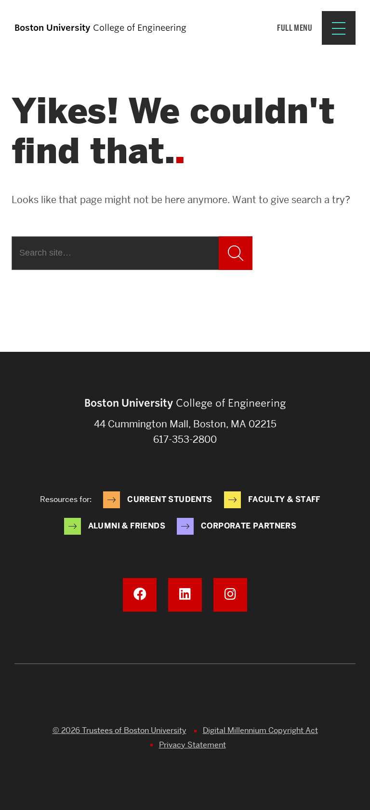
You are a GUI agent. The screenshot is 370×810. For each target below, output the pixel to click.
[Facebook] (140, 595)
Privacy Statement (192, 745)
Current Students (169, 499)
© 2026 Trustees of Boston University (119, 730)
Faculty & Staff (284, 499)
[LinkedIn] (185, 595)
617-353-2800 (185, 439)
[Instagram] (230, 595)
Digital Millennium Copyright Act (260, 730)
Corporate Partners (248, 526)
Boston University (185, 698)
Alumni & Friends (126, 526)
